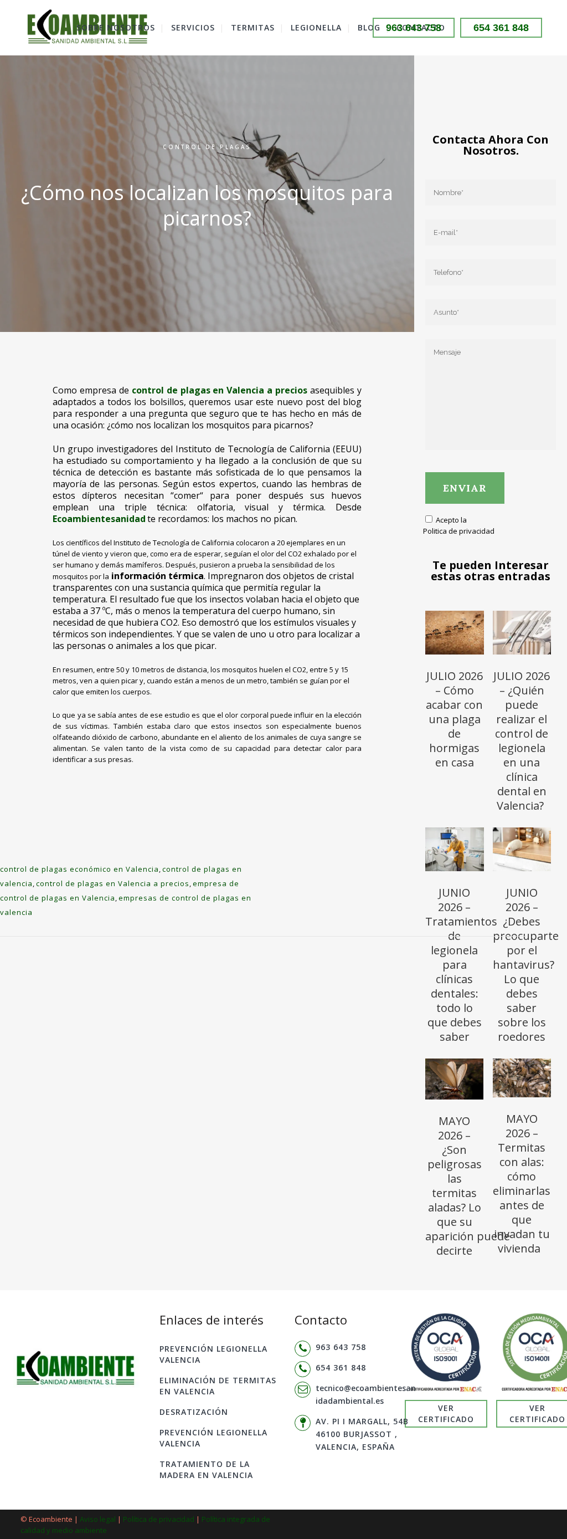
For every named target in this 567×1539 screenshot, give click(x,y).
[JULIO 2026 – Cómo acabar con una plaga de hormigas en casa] (454, 634)
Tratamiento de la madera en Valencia (206, 1469)
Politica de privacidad (458, 531)
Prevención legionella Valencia (213, 1354)
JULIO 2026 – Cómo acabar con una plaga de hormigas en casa (454, 719)
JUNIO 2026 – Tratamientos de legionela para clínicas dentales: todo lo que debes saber (461, 964)
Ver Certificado (446, 1413)
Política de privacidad (158, 1519)
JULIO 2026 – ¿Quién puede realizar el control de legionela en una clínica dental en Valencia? (521, 740)
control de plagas (207, 147)
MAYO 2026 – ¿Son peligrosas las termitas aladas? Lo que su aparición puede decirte (467, 1185)
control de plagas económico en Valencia (79, 869)
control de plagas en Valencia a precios (112, 883)
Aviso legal (98, 1519)
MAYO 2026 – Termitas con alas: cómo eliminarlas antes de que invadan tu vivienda (521, 1183)
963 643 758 (413, 27)
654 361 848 (501, 27)
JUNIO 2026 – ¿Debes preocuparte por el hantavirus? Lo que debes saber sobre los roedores (526, 964)
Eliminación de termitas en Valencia (217, 1386)
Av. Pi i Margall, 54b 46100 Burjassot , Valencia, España (362, 1434)
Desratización (193, 1412)
